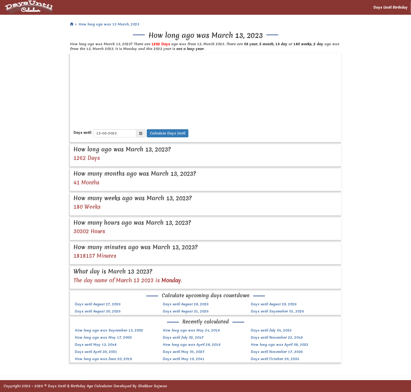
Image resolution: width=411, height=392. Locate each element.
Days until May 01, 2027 (184, 351)
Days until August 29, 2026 (274, 304)
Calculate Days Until (167, 133)
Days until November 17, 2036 (277, 351)
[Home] (71, 24)
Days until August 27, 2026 (98, 304)
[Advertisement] (205, 88)
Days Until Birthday (390, 7)
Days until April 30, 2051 (96, 351)
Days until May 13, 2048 (96, 344)
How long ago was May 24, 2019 (191, 330)
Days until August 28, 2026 (186, 304)
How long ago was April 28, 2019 (191, 344)
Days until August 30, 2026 (98, 311)
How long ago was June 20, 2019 (103, 359)
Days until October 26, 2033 (275, 359)
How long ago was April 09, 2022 (279, 344)
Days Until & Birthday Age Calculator (80, 386)
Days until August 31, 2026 (186, 311)
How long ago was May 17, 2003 (103, 337)
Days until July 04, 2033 (271, 330)
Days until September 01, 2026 (277, 311)
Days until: (82, 132)
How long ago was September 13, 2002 (109, 330)
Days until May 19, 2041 (184, 359)
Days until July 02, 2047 (183, 337)
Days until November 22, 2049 (277, 337)
